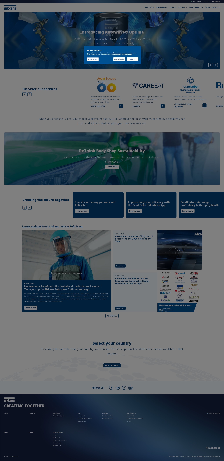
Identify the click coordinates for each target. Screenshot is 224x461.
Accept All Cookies (119, 59)
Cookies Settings (92, 59)
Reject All (132, 59)
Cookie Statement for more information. (122, 54)
